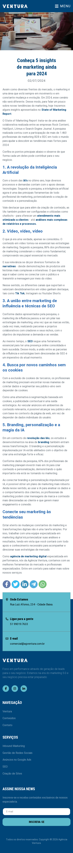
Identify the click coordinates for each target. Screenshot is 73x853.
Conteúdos (9, 718)
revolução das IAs (38, 438)
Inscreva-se (36, 822)
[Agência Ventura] (18, 6)
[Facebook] (6, 688)
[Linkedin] (24, 688)
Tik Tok (20, 293)
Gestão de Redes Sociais (17, 752)
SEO (30, 341)
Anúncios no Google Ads (17, 759)
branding (44, 442)
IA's (25, 180)
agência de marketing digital (28, 556)
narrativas (9, 266)
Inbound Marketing (14, 746)
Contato (7, 725)
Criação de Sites (12, 773)
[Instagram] (15, 688)
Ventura (7, 711)
